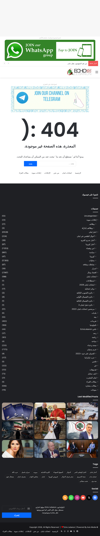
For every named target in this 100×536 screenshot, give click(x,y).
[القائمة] (96, 73)
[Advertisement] (50, 18)
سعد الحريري (81, 477)
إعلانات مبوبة (36, 173)
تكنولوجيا (93, 325)
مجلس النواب (33, 477)
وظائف (92, 224)
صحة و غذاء (92, 345)
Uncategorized (90, 216)
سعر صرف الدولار (67, 477)
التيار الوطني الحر (80, 472)
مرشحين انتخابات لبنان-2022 (83, 309)
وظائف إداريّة (87, 228)
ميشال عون (10, 477)
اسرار (94, 268)
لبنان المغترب (91, 378)
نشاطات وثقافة (89, 264)
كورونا (92, 256)
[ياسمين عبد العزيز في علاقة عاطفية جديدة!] (17, 449)
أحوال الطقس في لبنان (86, 236)
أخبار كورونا (90, 244)
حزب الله (15, 472)
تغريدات (93, 321)
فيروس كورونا (53, 477)
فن (95, 366)
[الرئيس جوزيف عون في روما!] (50, 411)
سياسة (92, 252)
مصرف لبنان (21, 477)
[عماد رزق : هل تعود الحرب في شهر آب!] (50, 449)
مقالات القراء (24, 173)
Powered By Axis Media (86, 527)
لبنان (43, 477)
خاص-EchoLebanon (88, 329)
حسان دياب (93, 477)
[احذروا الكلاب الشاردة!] (82, 411)
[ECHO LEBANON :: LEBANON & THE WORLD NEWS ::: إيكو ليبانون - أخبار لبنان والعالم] (79, 72)
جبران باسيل (25, 472)
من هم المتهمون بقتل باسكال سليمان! (73, 63)
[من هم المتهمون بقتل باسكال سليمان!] (82, 430)
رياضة (94, 337)
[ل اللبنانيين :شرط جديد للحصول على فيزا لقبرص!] (17, 411)
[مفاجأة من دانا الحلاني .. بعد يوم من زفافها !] (50, 430)
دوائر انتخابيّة (90, 289)
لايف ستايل (92, 374)
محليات (92, 260)
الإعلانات (47, 173)
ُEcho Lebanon (69, 527)
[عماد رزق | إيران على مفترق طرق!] (17, 430)
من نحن (56, 173)
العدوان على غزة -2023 (85, 353)
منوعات (93, 390)
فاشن (94, 362)
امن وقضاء (90, 248)
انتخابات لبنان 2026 (87, 285)
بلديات (94, 313)
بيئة (95, 317)
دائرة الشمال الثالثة (85, 301)
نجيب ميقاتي (84, 481)
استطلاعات (90, 281)
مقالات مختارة (91, 386)
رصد (94, 333)
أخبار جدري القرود (88, 240)
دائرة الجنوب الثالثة (85, 293)
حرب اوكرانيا (90, 357)
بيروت (35, 472)
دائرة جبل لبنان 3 (85, 305)
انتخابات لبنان (67, 173)
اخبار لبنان (92, 232)
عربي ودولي (91, 349)
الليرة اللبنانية (45, 472)
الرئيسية (78, 173)
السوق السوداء (58, 472)
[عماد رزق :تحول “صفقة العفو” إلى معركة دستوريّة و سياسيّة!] (82, 449)
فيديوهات (93, 370)
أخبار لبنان (93, 472)
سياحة (94, 341)
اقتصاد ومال (91, 272)
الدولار (69, 472)
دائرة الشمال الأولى (84, 297)
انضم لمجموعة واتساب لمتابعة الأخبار (50, 38)
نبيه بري (94, 481)
